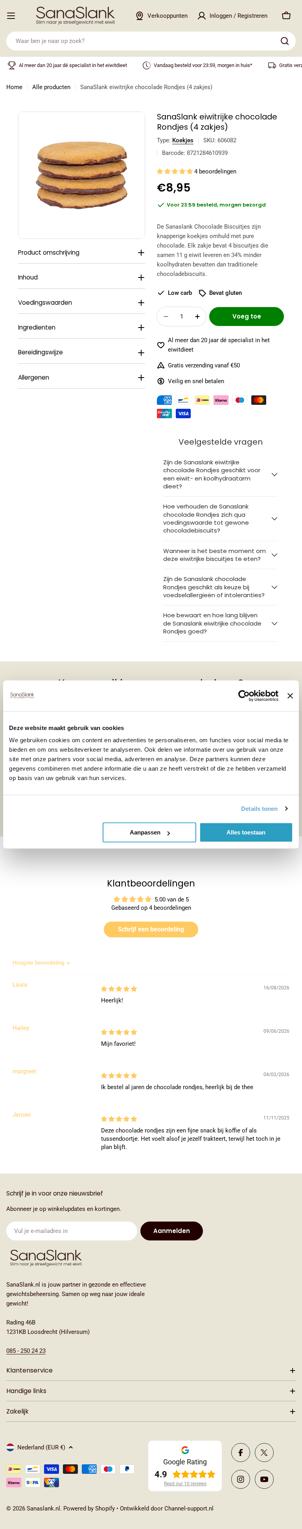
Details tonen (259, 808)
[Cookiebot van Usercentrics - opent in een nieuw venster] (244, 696)
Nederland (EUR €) (41, 1447)
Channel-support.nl (189, 1508)
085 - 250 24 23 (26, 1350)
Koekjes (182, 140)
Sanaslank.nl (43, 1508)
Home (14, 87)
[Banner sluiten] (290, 695)
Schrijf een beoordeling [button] (151, 929)
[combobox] (151, 41)
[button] (175, 171)
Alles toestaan (245, 832)
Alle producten (51, 87)
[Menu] (11, 15)
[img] (119, 989)
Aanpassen (145, 832)
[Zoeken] (284, 41)
